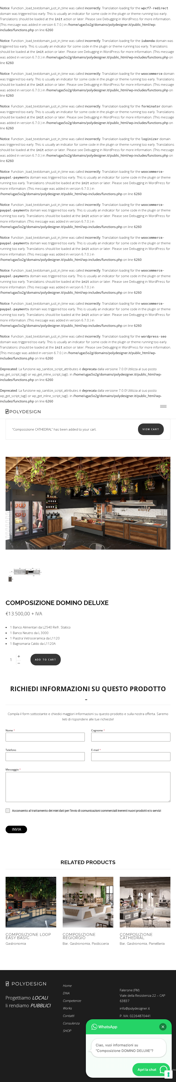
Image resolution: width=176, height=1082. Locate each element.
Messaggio (13, 769)
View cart (151, 429)
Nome (10, 730)
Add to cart (45, 659)
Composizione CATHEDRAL (136, 936)
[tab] (88, 694)
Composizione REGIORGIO (79, 936)
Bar (65, 944)
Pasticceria (100, 944)
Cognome (98, 730)
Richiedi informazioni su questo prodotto (88, 688)
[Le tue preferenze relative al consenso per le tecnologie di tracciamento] (168, 1074)
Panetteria (157, 944)
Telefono (11, 750)
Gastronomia (16, 944)
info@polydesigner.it (135, 1008)
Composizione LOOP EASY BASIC (28, 936)
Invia (16, 829)
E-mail (96, 750)
